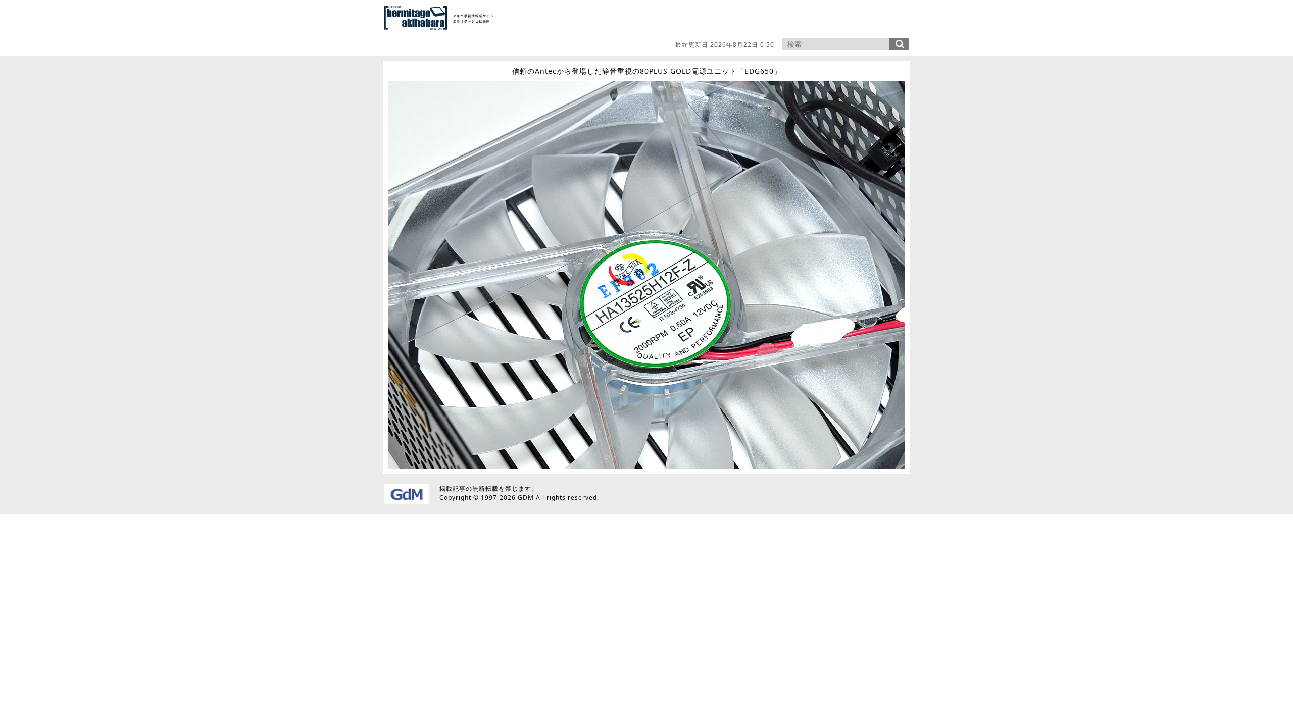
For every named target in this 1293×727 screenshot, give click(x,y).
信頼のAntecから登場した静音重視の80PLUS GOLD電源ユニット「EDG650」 (646, 71)
